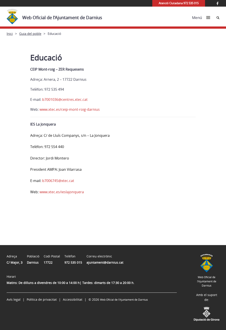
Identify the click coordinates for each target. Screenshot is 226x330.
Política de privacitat (42, 299)
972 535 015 (73, 262)
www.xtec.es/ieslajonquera (62, 191)
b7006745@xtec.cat (58, 180)
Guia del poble (30, 33)
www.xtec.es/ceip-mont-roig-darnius (70, 109)
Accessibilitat (72, 299)
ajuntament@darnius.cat (105, 262)
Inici (10, 33)
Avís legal (14, 299)
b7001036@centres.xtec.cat (65, 99)
